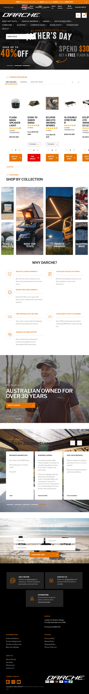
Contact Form (69, 579)
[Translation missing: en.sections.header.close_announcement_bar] (86, 2)
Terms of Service (50, 647)
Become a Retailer (12, 647)
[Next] (78, 82)
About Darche (11, 659)
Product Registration (13, 641)
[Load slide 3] (26, 65)
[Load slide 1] (10, 65)
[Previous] (72, 82)
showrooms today (44, 602)
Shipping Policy (49, 644)
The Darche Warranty (13, 644)
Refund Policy (49, 641)
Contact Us (10, 668)
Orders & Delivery (12, 638)
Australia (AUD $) (80, 7)
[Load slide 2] (18, 65)
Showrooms (10, 665)
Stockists (9, 662)
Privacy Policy (49, 638)
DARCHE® (20, 686)
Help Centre (31, 579)
